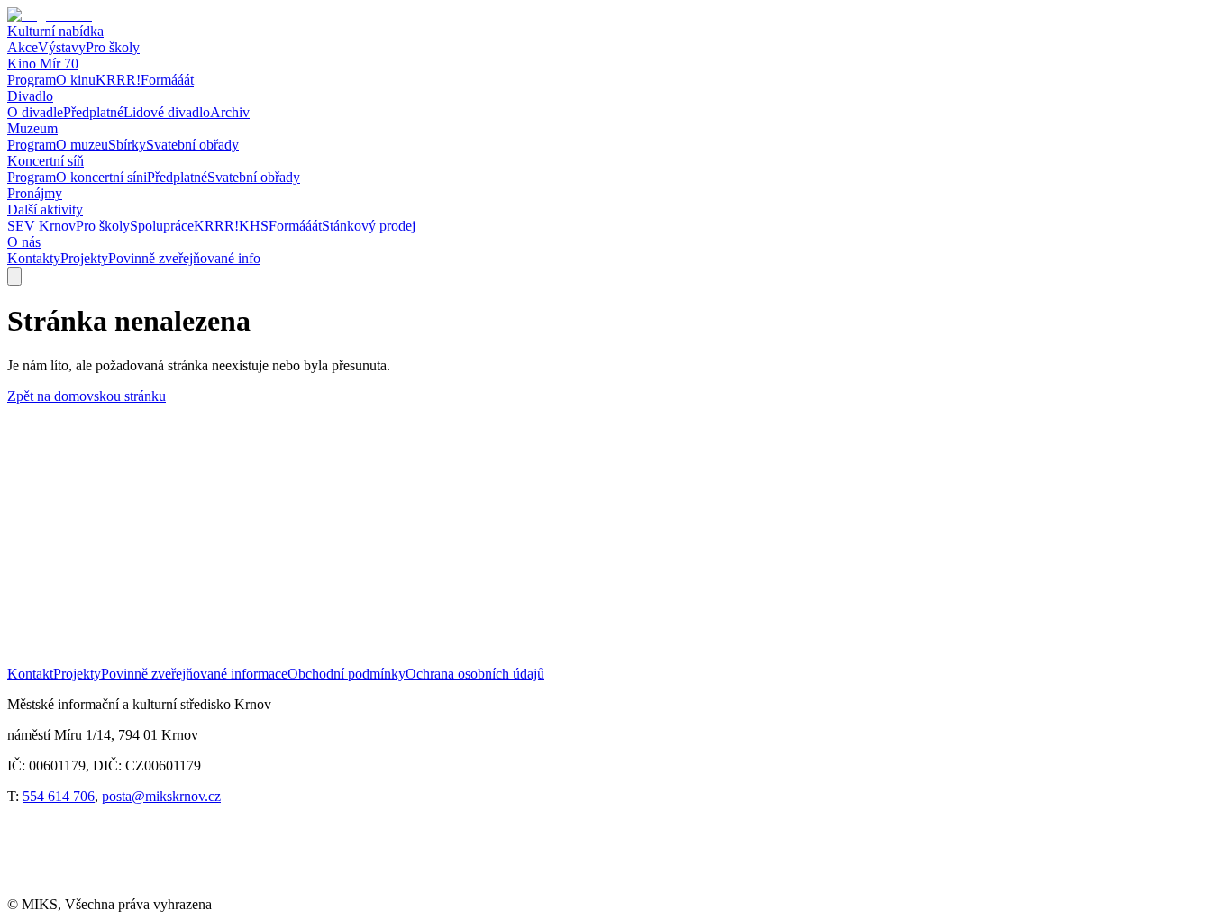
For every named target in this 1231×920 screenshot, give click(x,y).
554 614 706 (59, 796)
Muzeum (32, 128)
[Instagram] (191, 888)
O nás (24, 242)
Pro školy (113, 47)
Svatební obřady (192, 144)
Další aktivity (45, 209)
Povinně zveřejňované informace (194, 673)
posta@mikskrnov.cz (161, 796)
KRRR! (118, 79)
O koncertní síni (101, 177)
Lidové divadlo (166, 112)
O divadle (35, 112)
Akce (22, 47)
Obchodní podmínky (346, 673)
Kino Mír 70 (42, 63)
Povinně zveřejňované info (184, 258)
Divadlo (30, 96)
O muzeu (82, 144)
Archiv (230, 112)
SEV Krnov (41, 225)
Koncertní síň (45, 161)
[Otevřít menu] (14, 276)
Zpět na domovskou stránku (86, 396)
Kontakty (33, 258)
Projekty (84, 258)
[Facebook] (43, 888)
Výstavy (62, 47)
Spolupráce (162, 225)
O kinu (76, 79)
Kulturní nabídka (55, 31)
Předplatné (93, 112)
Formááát (167, 79)
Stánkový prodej (368, 225)
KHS (254, 225)
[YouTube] (117, 888)
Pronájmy (34, 193)
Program (31, 79)
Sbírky (127, 144)
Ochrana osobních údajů (475, 673)
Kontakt (30, 673)
